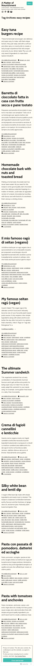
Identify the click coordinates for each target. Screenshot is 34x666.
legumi (16, 463)
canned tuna (7, 66)
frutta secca (4, 144)
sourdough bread (6, 407)
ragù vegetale (14, 276)
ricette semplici (6, 151)
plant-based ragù (6, 348)
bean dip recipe (8, 515)
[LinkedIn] (8, 12)
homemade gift (23, 220)
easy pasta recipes (9, 339)
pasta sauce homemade (8, 272)
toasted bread (23, 224)
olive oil (3, 222)
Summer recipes (18, 407)
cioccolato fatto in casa (15, 142)
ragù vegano (5, 276)
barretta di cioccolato (9, 140)
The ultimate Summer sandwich (15, 370)
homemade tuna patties (8, 73)
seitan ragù (20, 350)
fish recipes (19, 68)
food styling (16, 627)
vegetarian (27, 268)
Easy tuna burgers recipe (12, 32)
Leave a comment (8, 81)
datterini (11, 578)
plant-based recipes (15, 274)
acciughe (6, 578)
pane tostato (11, 146)
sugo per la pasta (18, 278)
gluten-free (23, 519)
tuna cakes (4, 79)
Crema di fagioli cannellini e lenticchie (13, 429)
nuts (29, 220)
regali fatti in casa (19, 149)
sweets (16, 224)
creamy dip (11, 517)
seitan (20, 276)
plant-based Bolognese (16, 346)
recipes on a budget (7, 64)
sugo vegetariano (6, 281)
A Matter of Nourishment (8, 4)
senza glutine (23, 469)
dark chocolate (24, 214)
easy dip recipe (6, 519)
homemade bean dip (7, 522)
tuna (15, 77)
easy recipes (7, 62)
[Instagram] (2, 12)
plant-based (15, 268)
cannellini (6, 461)
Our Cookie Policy (20, 656)
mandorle (4, 146)
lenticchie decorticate (7, 465)
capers (13, 66)
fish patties (12, 68)
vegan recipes (22, 283)
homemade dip (19, 522)
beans (15, 515)
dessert (5, 207)
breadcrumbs (13, 211)
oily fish (23, 627)
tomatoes (4, 636)
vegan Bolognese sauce (8, 352)
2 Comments (7, 227)
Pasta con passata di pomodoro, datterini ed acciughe (16, 548)
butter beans (21, 515)
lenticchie (22, 463)
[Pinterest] (5, 12)
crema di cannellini (15, 461)
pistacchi (18, 146)
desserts (9, 216)
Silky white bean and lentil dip (13, 488)
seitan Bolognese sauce (8, 350)
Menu (30, 3)
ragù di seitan (26, 274)
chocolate (21, 211)
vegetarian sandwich (19, 409)
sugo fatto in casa (6, 278)
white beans (25, 530)
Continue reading (7, 329)
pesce (15, 580)
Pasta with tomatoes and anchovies (16, 598)
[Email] (11, 12)
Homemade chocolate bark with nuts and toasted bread (16, 171)
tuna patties (12, 79)
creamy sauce (19, 517)
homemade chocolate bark (17, 144)
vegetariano (25, 472)
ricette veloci (15, 151)
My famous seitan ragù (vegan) (14, 301)
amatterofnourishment (9, 60)
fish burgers (5, 68)
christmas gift (15, 214)
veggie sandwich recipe (8, 411)
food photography (17, 402)
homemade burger (7, 70)
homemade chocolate (8, 218)
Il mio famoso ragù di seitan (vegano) (15, 240)
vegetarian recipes (14, 354)
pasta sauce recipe (22, 272)
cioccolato (4, 142)
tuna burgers (20, 77)
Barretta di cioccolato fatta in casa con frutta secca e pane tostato (16, 99)
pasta (3, 580)
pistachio (9, 222)
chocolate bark (21, 140)
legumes (27, 522)
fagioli (12, 463)
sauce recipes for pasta (21, 634)
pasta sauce (15, 270)
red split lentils (18, 528)
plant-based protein (19, 524)
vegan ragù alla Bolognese (9, 283)
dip (25, 517)
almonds (6, 211)
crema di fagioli (26, 461)
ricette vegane (5, 469)
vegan (21, 268)
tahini (25, 528)
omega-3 (26, 578)
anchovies (6, 623)
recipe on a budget (7, 75)
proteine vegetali (19, 467)
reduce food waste (20, 64)
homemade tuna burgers (21, 70)
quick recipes (16, 62)
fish (25, 66)
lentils (3, 524)
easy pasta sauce (20, 339)
